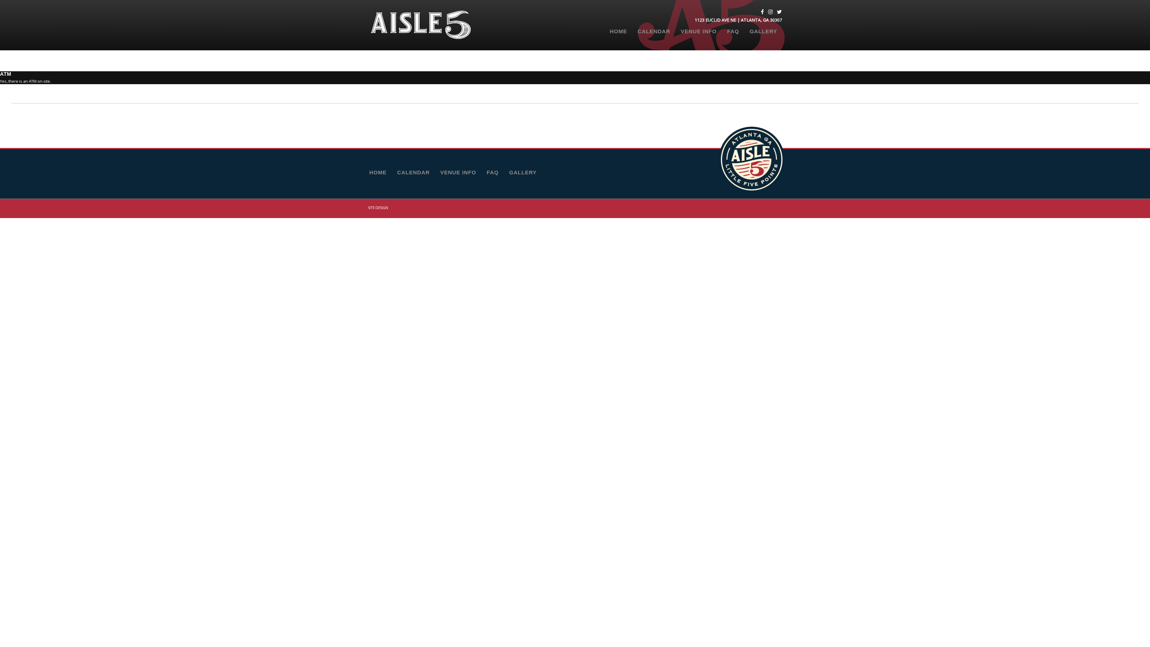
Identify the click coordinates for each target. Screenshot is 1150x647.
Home (618, 31)
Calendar (654, 31)
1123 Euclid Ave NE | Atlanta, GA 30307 (738, 20)
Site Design (378, 207)
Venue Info (699, 31)
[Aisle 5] (430, 25)
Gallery (763, 31)
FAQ (733, 31)
